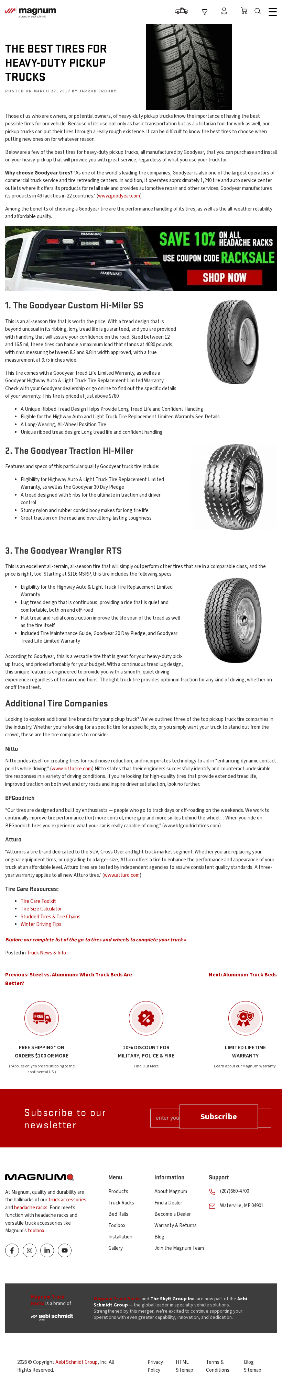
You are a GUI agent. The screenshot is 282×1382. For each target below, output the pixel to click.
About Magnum (170, 1191)
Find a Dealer (168, 1203)
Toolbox (117, 1225)
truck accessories (67, 1199)
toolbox (36, 1230)
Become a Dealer (172, 1214)
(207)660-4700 (234, 1191)
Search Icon (259, 12)
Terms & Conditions (217, 1366)
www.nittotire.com (72, 768)
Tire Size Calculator (41, 909)
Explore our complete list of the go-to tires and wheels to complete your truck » (95, 939)
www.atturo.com (122, 875)
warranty (267, 1066)
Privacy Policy (155, 1366)
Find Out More (146, 1066)
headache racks (30, 1207)
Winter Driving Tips (41, 924)
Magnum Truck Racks (117, 1298)
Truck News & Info (46, 952)
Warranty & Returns (175, 1225)
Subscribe (218, 1117)
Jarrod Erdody (98, 91)
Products (118, 1191)
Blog (159, 1237)
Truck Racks (121, 1203)
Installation (120, 1237)
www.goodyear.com (119, 196)
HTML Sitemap (184, 1366)
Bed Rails (118, 1214)
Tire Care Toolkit (38, 901)
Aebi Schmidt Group (76, 1362)
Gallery (115, 1248)
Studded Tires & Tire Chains (50, 916)
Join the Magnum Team (179, 1248)
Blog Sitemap (252, 1366)
